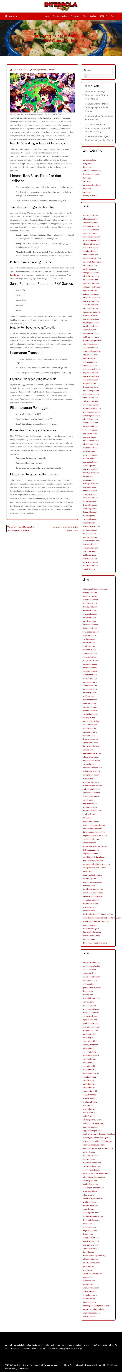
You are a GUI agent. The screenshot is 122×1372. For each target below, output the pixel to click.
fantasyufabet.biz (90, 1044)
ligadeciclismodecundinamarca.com (98, 914)
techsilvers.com (89, 1227)
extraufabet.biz (89, 1066)
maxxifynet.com (89, 621)
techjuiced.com (89, 1005)
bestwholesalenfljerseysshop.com (97, 1141)
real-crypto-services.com (93, 1187)
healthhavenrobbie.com (93, 828)
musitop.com (88, 1266)
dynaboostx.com (90, 700)
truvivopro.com (89, 635)
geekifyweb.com (90, 251)
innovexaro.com (89, 437)
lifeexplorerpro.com (91, 775)
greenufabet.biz (89, 1059)
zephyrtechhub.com (91, 540)
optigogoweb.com (90, 562)
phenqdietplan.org (90, 1245)
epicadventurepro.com (92, 767)
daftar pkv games (90, 195)
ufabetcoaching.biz (91, 928)
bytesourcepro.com (91, 390)
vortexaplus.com (90, 519)
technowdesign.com (91, 1170)
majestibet (25, 1348)
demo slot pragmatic (91, 174)
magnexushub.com (91, 1012)
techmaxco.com (89, 728)
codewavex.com (90, 330)
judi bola (17, 1345)
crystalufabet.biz (90, 1102)
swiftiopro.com (89, 717)
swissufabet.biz (89, 1052)
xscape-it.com (89, 1159)
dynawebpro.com (90, 505)
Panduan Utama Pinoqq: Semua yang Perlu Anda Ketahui (96, 107)
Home (46, 16)
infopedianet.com (90, 419)
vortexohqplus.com (91, 714)
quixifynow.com (89, 451)
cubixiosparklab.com (91, 312)
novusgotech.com (90, 483)
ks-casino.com (89, 1209)
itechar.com (88, 991)
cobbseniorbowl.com (91, 1166)
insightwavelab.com (91, 771)
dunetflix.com (88, 1252)
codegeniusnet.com (91, 272)
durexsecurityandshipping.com (96, 1173)
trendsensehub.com (91, 792)
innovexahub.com (90, 624)
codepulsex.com (90, 365)
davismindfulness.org (92, 932)
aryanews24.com (90, 1155)
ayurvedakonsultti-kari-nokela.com (98, 1148)
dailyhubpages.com (91, 850)
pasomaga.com (89, 1302)
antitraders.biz (89, 1152)
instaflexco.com (89, 703)
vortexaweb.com (90, 657)
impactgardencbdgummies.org (96, 1305)
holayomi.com (89, 910)
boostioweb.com (90, 596)
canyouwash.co (89, 973)
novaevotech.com (90, 315)
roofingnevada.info (91, 900)
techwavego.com (90, 362)
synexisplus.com (90, 614)
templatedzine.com (91, 1238)
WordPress (111, 1365)
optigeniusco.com (90, 660)
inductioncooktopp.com (93, 893)
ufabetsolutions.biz (91, 1073)
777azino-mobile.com (92, 1162)
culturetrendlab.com (91, 789)
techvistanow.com (90, 304)
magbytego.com (89, 269)
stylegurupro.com (90, 742)
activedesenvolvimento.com (95, 846)
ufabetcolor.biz (89, 1062)
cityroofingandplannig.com (94, 1177)
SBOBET (103, 16)
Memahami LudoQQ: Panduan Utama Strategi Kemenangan (97, 95)
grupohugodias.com (91, 1220)
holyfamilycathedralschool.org (96, 921)
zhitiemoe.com (89, 1280)
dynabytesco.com (90, 739)
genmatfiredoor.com (91, 821)
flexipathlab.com (90, 512)
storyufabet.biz (89, 1095)
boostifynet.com (90, 678)
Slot (84, 16)
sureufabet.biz (89, 1087)
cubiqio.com (88, 750)
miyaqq (35, 1348)
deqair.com (87, 1223)
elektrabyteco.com (91, 337)
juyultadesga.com (90, 1184)
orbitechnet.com (90, 530)
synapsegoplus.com (91, 415)
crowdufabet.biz (89, 1112)
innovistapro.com (90, 707)
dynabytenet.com (90, 387)
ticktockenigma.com (91, 796)
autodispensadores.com (93, 889)
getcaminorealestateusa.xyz (95, 943)
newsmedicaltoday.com (93, 896)
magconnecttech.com (92, 810)
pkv (23, 1345)
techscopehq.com (90, 430)
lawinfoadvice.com (91, 1241)
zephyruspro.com (90, 455)
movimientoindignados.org (94, 1255)
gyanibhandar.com (90, 1030)
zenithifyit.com (89, 646)
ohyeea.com (88, 1277)
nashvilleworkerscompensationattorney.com (102, 918)
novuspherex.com (90, 664)
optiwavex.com (89, 533)
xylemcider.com (89, 1291)
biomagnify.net (89, 1316)
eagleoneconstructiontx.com (95, 835)
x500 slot (97, 1345)
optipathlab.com (90, 603)
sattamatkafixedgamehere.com (96, 864)
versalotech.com (90, 725)
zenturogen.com (90, 494)
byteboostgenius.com (92, 412)
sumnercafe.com (90, 1248)
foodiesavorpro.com (91, 760)
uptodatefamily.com (91, 1263)
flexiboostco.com (90, 592)
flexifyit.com (88, 476)
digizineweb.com (90, 290)
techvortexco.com (90, 247)
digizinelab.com (89, 358)
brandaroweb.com (90, 565)
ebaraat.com (88, 1002)
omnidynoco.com (90, 537)
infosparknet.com (90, 444)
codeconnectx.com (91, 294)
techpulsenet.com (90, 347)
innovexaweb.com (90, 498)
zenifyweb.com (89, 814)
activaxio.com (89, 735)
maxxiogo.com (89, 480)
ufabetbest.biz (89, 1084)
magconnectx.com (90, 903)
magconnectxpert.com (92, 340)
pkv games (87, 163)
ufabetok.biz (88, 1105)
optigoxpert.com (90, 689)
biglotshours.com (90, 1019)
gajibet (42, 1348)
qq (6, 1345)
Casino (93, 16)
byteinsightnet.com (91, 283)
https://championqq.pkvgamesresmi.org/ (64, 1348)
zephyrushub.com (90, 599)
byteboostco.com (90, 333)
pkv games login (89, 160)
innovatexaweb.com (91, 237)
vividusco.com (89, 639)
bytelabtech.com (90, 233)
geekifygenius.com (91, 803)
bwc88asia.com (89, 1202)
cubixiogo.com (89, 523)
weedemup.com (89, 878)
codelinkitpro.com (90, 222)
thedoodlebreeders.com (93, 1216)
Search (88, 70)
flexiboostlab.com (90, 710)
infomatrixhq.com (90, 308)
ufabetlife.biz (88, 1070)
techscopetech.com (91, 369)
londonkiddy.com (90, 925)
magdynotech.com (91, 426)
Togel (113, 16)
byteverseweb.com (91, 405)
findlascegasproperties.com (95, 825)
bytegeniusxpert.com (92, 258)
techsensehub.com (91, 229)
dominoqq (87, 167)
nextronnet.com (89, 487)
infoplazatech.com (90, 254)
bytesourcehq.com (91, 279)
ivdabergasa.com (90, 1180)
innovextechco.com (91, 319)
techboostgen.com (91, 226)
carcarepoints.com (91, 1212)
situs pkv (83, 1345)
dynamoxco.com (90, 490)
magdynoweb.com (90, 372)
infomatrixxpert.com (91, 297)
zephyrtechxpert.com (92, 351)
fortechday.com (89, 939)
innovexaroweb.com (91, 376)
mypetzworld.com (90, 1191)
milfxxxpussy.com (90, 1259)
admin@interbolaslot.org (43, 70)
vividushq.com (89, 515)
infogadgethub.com (91, 219)
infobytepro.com (90, 265)
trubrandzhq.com (90, 674)
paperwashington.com (92, 875)
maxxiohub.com (89, 649)
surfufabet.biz (88, 1080)
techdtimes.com (90, 980)
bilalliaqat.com (89, 885)
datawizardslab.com (91, 746)
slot (10, 1345)
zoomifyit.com (89, 569)
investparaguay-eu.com (93, 1198)
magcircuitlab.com (91, 326)
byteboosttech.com (91, 1009)
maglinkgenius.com (91, 322)
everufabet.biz (89, 1109)
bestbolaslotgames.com (93, 860)
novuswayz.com (89, 692)
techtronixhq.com (90, 215)
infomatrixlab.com (90, 397)
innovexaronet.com (91, 301)
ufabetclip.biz (88, 1037)
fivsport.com (88, 1234)
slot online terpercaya (92, 170)
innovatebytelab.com (92, 262)
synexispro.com (89, 907)
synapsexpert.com (91, 548)
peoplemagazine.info (91, 966)
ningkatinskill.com (90, 1230)
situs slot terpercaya (36, 1345)
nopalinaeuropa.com (91, 1313)
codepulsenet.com (91, 422)
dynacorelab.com (90, 628)
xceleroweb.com (90, 558)
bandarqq (87, 181)
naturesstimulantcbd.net (93, 1309)
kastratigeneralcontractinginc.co (97, 1137)
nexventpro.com (90, 682)
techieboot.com (89, 984)
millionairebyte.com (91, 935)
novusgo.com (88, 778)
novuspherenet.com (91, 526)
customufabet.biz (90, 1091)
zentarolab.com (89, 551)
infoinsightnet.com (91, 276)
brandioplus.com (90, 501)
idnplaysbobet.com (91, 853)
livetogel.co (87, 817)
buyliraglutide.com (91, 1023)
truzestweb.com (90, 544)
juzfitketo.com (89, 1298)
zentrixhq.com (89, 465)
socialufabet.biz (89, 1077)
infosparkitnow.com (91, 244)
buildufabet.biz (89, 1116)
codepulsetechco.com (92, 287)
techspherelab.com (91, 394)
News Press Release (73, 1365)
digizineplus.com (90, 433)
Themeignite (90, 1365)
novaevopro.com (90, 667)
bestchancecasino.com (92, 882)
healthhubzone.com (91, 998)
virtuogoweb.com (90, 1016)
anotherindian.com (91, 1288)
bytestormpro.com (91, 782)
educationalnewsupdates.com (96, 589)
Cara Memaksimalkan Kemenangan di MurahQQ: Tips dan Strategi (97, 128)
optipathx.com (89, 458)
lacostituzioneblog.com (92, 1273)
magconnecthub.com (92, 408)
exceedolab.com (90, 732)
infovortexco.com (90, 355)
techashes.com (89, 969)
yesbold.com (88, 994)
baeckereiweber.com (92, 962)
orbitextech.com (90, 807)
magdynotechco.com (92, 240)
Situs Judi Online (60, 16)
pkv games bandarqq (92, 185)
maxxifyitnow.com (90, 447)
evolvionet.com (89, 610)
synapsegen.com (90, 508)
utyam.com (87, 1270)
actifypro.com (88, 696)
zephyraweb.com (90, 653)
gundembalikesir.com (92, 987)
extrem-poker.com (91, 1205)
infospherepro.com (91, 757)
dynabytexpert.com (91, 473)
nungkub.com (88, 1284)
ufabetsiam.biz (89, 1048)
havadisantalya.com (91, 977)
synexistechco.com (91, 632)
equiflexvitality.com (91, 839)
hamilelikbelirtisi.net (91, 721)
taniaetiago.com (90, 1295)
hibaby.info (87, 871)
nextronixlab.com (90, 462)
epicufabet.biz (89, 1098)
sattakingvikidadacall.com (94, 857)
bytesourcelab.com (91, 440)
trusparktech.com (90, 671)
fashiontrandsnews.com (93, 1123)
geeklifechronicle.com (92, 753)
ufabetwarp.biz (89, 1034)
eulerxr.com (88, 800)
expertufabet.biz (90, 1041)
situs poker (14, 1348)
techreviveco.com (90, 380)
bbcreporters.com (90, 1127)
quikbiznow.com (89, 555)
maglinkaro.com (89, 383)
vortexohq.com (89, 764)
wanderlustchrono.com (92, 785)
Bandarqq (75, 16)
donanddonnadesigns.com (94, 832)
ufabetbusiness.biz (91, 1055)
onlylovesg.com (89, 843)
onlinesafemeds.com (92, 1027)
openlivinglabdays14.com (94, 1145)
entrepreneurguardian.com (94, 868)
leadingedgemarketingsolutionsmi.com (99, 1134)
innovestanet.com (90, 469)
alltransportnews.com (92, 1120)
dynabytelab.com (90, 607)
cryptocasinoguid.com (92, 1130)
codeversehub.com (91, 401)
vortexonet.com (89, 617)
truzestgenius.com (91, 344)
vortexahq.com (89, 642)
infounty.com (88, 1195)
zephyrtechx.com (90, 685)
